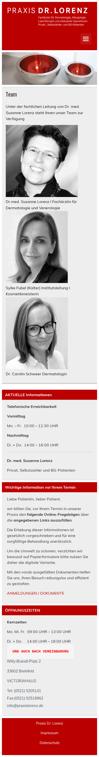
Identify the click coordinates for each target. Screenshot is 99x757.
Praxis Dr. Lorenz (49, 723)
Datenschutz (50, 743)
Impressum (49, 733)
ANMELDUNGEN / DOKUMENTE (35, 593)
